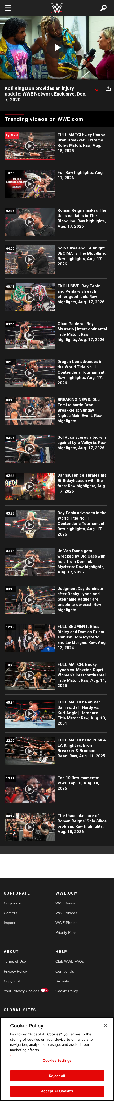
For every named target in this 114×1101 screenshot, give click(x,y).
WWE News (65, 903)
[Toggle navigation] (8, 8)
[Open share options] (108, 88)
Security (62, 981)
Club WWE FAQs (68, 961)
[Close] (105, 1025)
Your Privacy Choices (17, 991)
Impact (9, 923)
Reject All (57, 1076)
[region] (57, 1059)
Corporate (12, 903)
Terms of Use (15, 961)
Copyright (12, 981)
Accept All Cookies (57, 1091)
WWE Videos (66, 913)
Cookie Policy (66, 991)
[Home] (57, 8)
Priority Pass (65, 932)
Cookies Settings (57, 1060)
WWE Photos (66, 923)
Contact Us (64, 971)
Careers (10, 913)
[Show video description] (96, 88)
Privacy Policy (15, 971)
